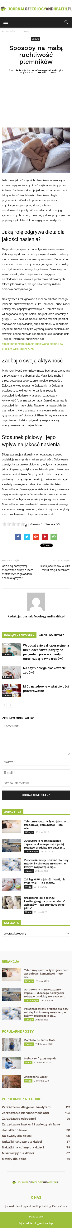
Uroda (28, 886)
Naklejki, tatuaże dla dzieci (22, 1141)
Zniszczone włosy (35, 1076)
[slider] (13, 524)
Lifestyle (29, 832)
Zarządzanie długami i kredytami (26, 1107)
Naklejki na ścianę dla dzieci (23, 1147)
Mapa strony (36, 1216)
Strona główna (9, 31)
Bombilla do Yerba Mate (39, 1040)
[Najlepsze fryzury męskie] (11, 1063)
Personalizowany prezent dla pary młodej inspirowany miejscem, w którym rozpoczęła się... (46, 863)
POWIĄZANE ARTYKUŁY (19, 635)
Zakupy (29, 871)
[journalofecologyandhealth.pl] (36, 9)
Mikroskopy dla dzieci (18, 1153)
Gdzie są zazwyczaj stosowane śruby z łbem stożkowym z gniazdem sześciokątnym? (17, 572)
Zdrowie (35, 39)
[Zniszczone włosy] (11, 1081)
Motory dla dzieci (14, 1159)
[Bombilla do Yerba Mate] (11, 1044)
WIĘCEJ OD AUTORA (51, 635)
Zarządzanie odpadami (19, 1118)
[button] (66, 22)
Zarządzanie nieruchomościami (25, 1113)
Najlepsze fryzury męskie (40, 1058)
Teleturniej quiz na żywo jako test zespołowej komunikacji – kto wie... (46, 825)
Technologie (31, 851)
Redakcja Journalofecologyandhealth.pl (38, 70)
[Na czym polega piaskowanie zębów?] (11, 672)
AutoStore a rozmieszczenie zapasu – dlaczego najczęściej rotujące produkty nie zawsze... (44, 844)
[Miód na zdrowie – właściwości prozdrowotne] (11, 690)
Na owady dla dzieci (16, 1136)
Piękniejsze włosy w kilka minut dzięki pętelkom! (54, 568)
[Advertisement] (36, 100)
